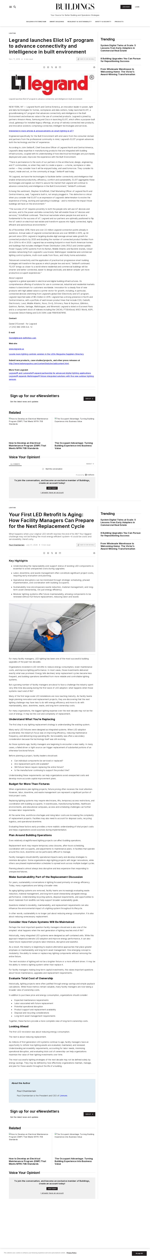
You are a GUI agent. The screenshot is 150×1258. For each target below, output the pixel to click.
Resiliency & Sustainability (80, 21)
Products (119, 21)
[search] (14, 7)
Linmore (63, 1095)
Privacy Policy (71, 1253)
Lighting (12, 33)
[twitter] (52, 67)
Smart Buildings (57, 21)
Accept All (139, 1253)
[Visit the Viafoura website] (89, 475)
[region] (52, 469)
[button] (10, 7)
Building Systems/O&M (36, 21)
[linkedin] (48, 67)
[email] (60, 67)
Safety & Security (103, 21)
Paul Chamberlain (16, 545)
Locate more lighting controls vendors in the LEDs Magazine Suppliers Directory (46, 354)
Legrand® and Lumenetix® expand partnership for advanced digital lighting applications (50, 373)
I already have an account (52, 492)
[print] (94, 67)
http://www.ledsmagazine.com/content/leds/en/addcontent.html (39, 363)
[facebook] (44, 67)
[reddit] (56, 67)
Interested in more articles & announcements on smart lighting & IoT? (41, 131)
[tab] (15, 464)
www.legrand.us (16, 349)
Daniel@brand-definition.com (22, 338)
